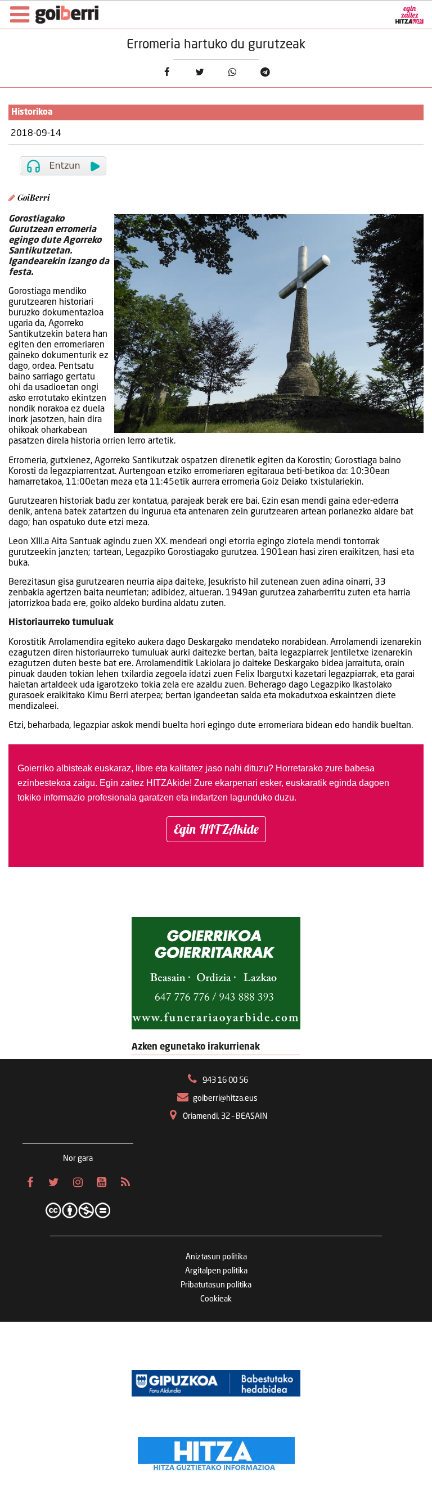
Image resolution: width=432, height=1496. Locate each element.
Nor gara (78, 1159)
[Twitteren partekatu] (199, 72)
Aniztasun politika (216, 1257)
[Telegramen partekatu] (265, 72)
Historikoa (32, 112)
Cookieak (216, 1299)
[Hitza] (216, 1451)
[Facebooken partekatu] (166, 72)
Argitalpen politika (216, 1271)
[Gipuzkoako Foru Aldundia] (216, 1383)
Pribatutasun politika (216, 1285)
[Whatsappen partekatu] (232, 72)
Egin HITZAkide (216, 829)
